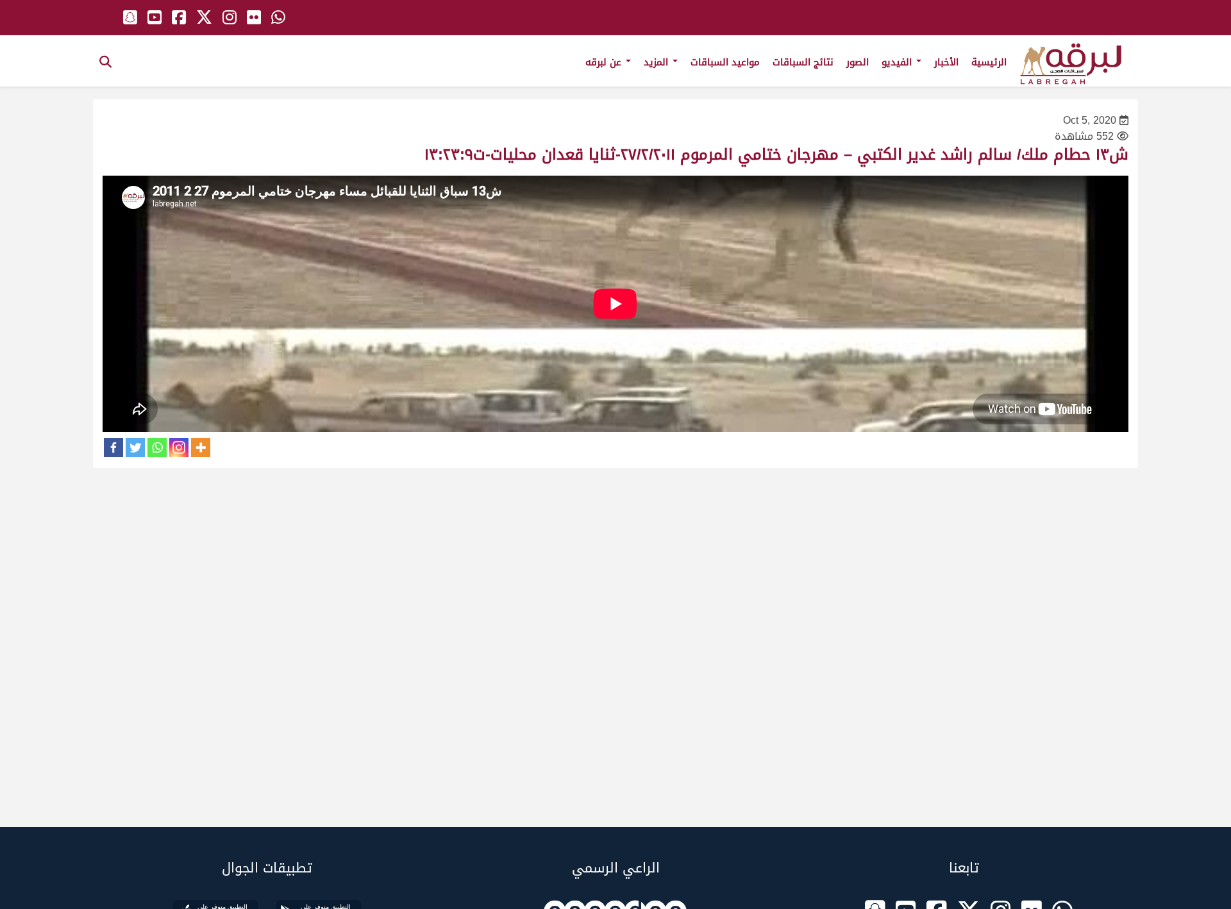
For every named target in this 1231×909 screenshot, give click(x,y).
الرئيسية (989, 62)
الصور (857, 62)
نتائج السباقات (803, 62)
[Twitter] (135, 447)
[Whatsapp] (157, 447)
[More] (200, 447)
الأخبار (946, 62)
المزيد (657, 62)
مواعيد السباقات (725, 62)
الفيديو (898, 62)
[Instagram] (178, 447)
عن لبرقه (604, 62)
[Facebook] (113, 447)
